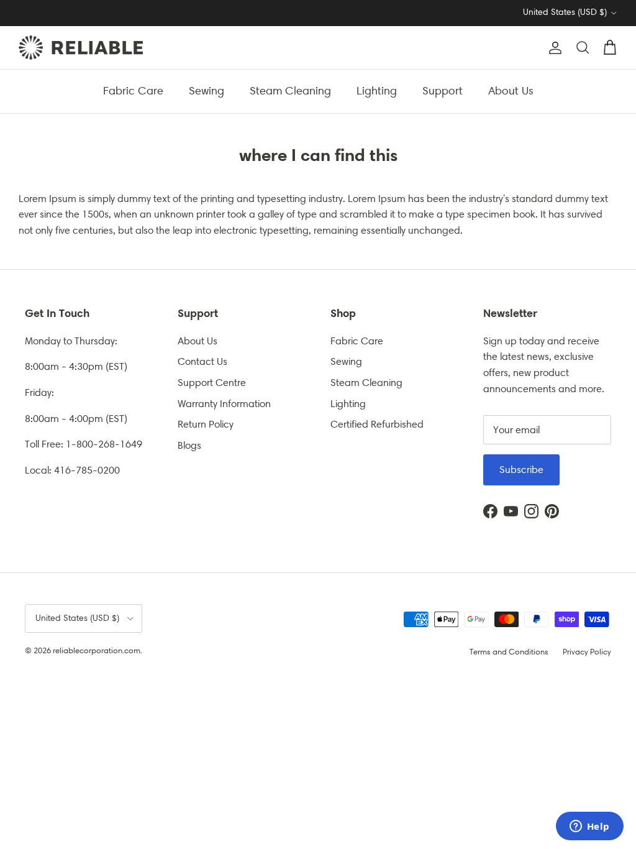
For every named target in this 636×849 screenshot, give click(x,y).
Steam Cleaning (290, 91)
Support (442, 91)
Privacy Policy (587, 651)
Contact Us (202, 361)
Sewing (206, 91)
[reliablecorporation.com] (81, 47)
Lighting (377, 91)
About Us (511, 91)
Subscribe (521, 469)
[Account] (553, 47)
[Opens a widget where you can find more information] (589, 827)
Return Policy (206, 424)
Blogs (189, 445)
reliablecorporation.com (96, 650)
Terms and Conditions (509, 651)
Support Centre (212, 382)
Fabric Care (133, 91)
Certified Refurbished (377, 424)
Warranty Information (224, 404)
